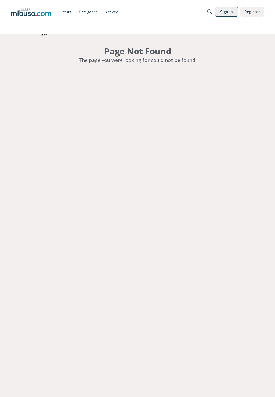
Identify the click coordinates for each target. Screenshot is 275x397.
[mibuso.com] (31, 12)
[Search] (210, 12)
